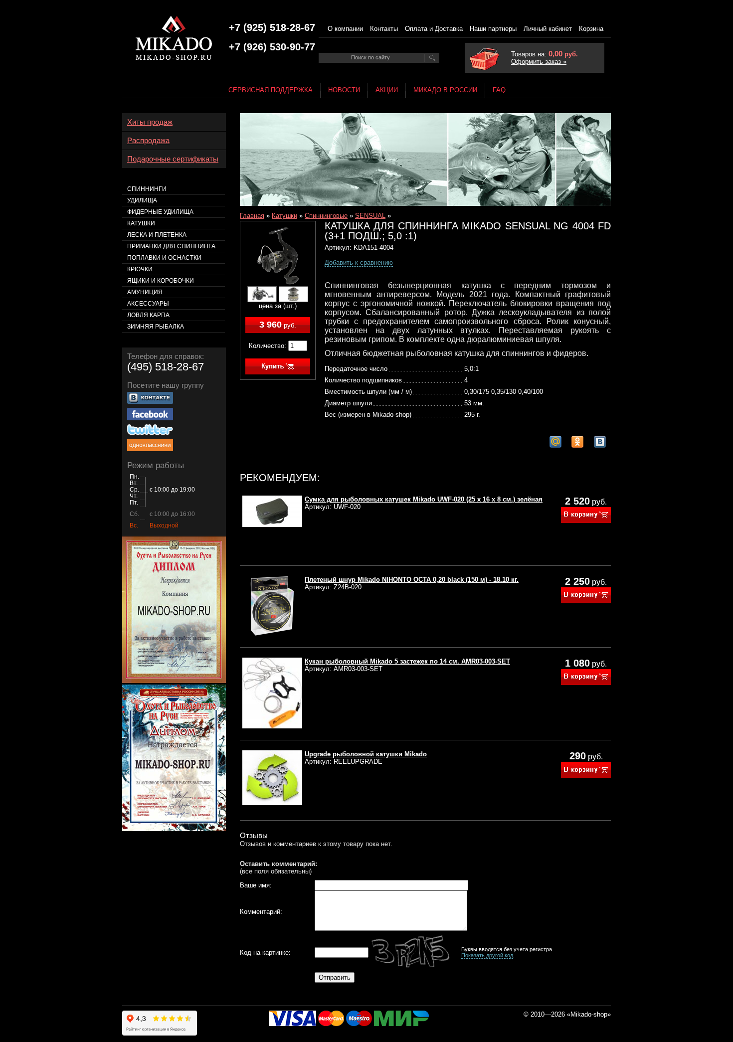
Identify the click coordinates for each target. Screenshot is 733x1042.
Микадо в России (445, 90)
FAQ (499, 90)
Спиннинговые (326, 215)
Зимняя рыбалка (155, 327)
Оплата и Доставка (434, 28)
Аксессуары (148, 304)
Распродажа (148, 141)
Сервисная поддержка (270, 90)
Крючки (140, 269)
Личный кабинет (548, 28)
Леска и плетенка (156, 235)
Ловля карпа (148, 315)
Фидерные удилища (160, 212)
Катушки (284, 215)
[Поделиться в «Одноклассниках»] (577, 442)
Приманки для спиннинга (171, 246)
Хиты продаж (150, 122)
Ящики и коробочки (160, 281)
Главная (252, 215)
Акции (386, 90)
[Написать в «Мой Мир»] (555, 442)
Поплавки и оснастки (164, 258)
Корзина (591, 28)
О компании (345, 28)
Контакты (384, 28)
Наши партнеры (493, 28)
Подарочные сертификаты (172, 159)
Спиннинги (147, 189)
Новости (344, 90)
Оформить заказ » (538, 61)
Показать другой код (487, 955)
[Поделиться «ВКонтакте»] (600, 442)
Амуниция (145, 292)
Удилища (142, 200)
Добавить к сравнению (359, 262)
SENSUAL (370, 215)
